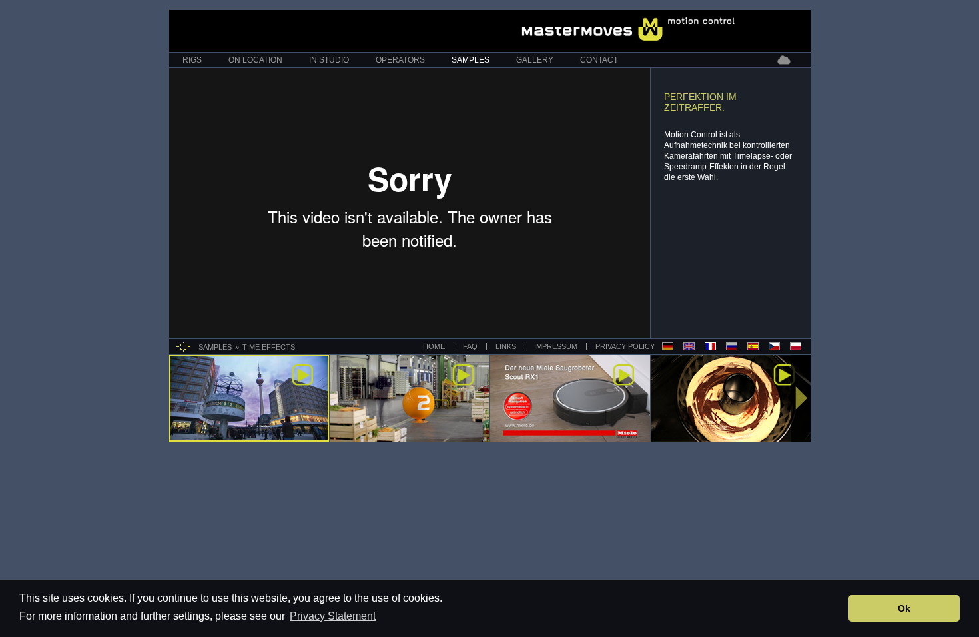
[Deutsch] (667, 346)
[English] (689, 346)
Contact (599, 60)
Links (505, 346)
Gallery (534, 60)
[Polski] (795, 346)
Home (434, 346)
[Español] (753, 346)
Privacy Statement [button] (333, 616)
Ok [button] (904, 608)
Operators (400, 60)
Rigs (192, 60)
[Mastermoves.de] (628, 29)
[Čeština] (774, 346)
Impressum (555, 346)
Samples (471, 60)
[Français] (710, 346)
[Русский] (731, 346)
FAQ (470, 346)
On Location (255, 60)
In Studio (329, 60)
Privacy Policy (623, 346)
